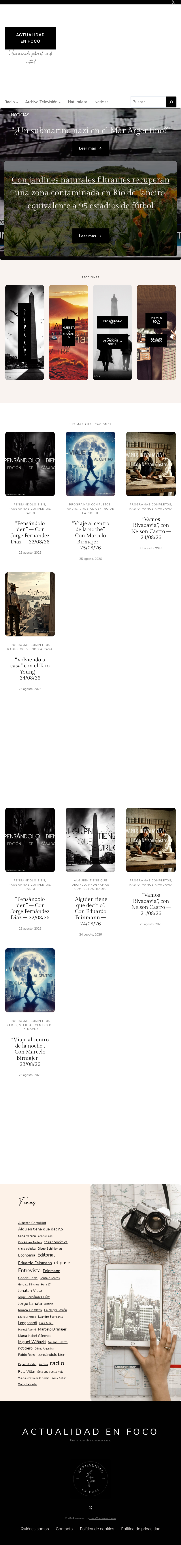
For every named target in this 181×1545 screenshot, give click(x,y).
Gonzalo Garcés (50, 1278)
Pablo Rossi (26, 1355)
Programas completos (29, 509)
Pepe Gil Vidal (27, 1364)
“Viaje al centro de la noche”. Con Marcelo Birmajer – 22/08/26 (30, 1052)
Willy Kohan (58, 1378)
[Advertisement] (120, 50)
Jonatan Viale (30, 1290)
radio (57, 1363)
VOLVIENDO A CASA (156, 320)
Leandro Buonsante (50, 1317)
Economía (26, 1255)
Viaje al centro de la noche (33, 1378)
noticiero (25, 1348)
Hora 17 (46, 1284)
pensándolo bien (51, 1354)
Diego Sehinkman (50, 1249)
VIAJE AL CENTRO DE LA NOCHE (112, 341)
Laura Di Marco (27, 1317)
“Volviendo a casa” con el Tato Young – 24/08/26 (30, 669)
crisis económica (56, 1242)
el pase (62, 1262)
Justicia (48, 1304)
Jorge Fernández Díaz (34, 1297)
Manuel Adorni (27, 1329)
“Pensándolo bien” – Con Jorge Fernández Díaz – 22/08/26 (30, 532)
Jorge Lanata (30, 1303)
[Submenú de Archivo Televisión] (59, 102)
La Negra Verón (55, 1310)
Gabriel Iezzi (28, 1277)
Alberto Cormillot (32, 1222)
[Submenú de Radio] (17, 102)
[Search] (171, 102)
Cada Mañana (27, 1236)
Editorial (46, 1255)
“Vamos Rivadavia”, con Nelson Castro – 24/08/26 (151, 528)
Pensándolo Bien (29, 504)
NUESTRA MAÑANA (68, 332)
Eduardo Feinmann (35, 1263)
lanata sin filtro (30, 1310)
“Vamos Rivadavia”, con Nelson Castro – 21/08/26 (151, 904)
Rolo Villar (26, 1371)
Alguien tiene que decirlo (40, 1229)
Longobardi (27, 1322)
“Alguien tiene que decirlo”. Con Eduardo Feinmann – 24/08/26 (90, 911)
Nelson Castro (58, 1342)
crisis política (27, 1249)
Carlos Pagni (45, 1236)
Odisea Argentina (44, 1348)
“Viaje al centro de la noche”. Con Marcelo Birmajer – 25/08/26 (90, 535)
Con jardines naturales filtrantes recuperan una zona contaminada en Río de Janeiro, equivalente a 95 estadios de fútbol (91, 193)
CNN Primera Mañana (30, 1242)
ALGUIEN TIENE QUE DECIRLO (24, 332)
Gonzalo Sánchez (28, 1284)
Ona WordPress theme (102, 1518)
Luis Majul (46, 1323)
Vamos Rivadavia (157, 509)
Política (43, 1364)
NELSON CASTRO (156, 340)
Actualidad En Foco (90, 1432)
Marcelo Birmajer (52, 1329)
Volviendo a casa (36, 649)
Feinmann (51, 1271)
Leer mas (87, 148)
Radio (30, 513)
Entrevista (29, 1270)
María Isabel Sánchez (34, 1335)
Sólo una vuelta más (50, 1372)
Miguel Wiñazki (32, 1341)
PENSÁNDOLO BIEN (112, 322)
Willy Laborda (27, 1384)
